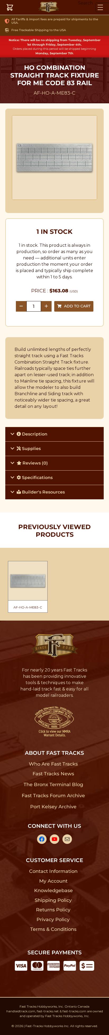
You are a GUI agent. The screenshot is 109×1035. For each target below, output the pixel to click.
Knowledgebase (53, 890)
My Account (53, 881)
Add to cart (77, 306)
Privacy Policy (53, 919)
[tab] (54, 434)
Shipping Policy (53, 900)
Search (85, 3)
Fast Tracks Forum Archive (53, 796)
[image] (54, 157)
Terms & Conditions (53, 929)
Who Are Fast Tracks (53, 764)
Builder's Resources (43, 492)
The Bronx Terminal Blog (53, 784)
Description (34, 434)
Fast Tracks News (53, 774)
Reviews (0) (34, 463)
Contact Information (53, 871)
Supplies (31, 448)
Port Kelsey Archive (53, 807)
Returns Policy (53, 910)
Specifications (37, 477)
